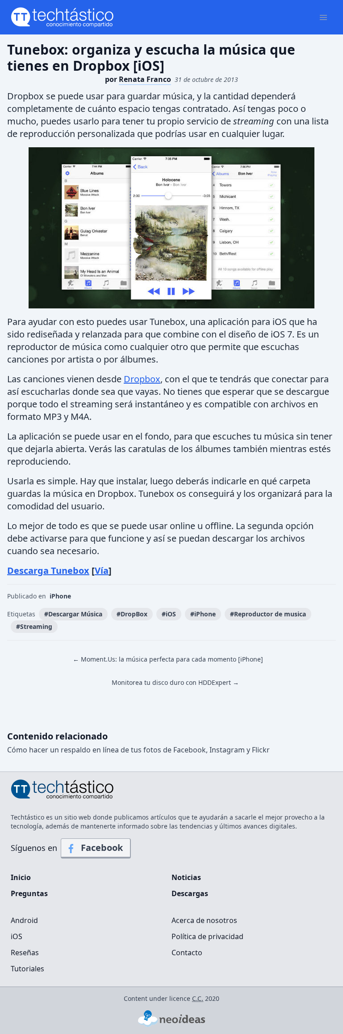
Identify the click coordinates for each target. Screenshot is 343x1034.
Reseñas (25, 952)
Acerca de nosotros (204, 920)
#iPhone (203, 614)
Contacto (187, 952)
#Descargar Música (73, 614)
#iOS (169, 614)
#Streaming (34, 626)
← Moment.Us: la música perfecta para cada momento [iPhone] (168, 659)
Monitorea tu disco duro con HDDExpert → (175, 682)
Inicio (21, 877)
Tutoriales (27, 969)
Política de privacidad (207, 936)
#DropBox (132, 614)
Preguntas (29, 893)
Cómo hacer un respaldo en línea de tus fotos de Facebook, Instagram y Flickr (138, 750)
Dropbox (142, 379)
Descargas (190, 893)
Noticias (186, 877)
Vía (102, 570)
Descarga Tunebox (48, 570)
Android (24, 920)
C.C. (197, 998)
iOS (16, 936)
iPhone (60, 596)
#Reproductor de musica (268, 614)
